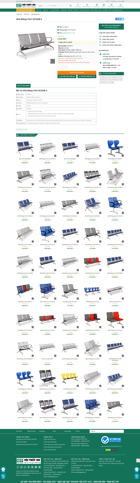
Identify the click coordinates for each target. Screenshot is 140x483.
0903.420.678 (85, 441)
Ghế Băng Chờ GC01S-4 (115, 417)
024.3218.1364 (48, 468)
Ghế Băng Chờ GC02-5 (92, 301)
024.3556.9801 (75, 441)
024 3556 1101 (49, 482)
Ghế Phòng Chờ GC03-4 (92, 273)
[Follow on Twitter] (28, 467)
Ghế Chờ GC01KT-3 (115, 301)
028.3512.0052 (75, 468)
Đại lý (54, 431)
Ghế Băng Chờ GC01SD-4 (70, 244)
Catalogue (42, 431)
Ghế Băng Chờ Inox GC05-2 (47, 187)
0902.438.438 (57, 474)
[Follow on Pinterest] (32, 467)
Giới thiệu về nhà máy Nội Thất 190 (26, 439)
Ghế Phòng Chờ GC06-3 (25, 417)
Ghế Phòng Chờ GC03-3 (92, 330)
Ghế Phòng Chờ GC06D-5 (70, 187)
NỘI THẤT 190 (77, 56)
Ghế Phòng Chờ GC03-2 (115, 330)
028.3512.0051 (75, 445)
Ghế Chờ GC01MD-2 (25, 159)
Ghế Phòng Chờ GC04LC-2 (47, 389)
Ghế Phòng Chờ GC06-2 (92, 359)
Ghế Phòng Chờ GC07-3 (25, 301)
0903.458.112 (62, 472)
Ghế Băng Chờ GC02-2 (115, 159)
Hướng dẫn (67, 431)
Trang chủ (19, 14)
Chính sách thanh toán (50, 442)
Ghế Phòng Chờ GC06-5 (92, 389)
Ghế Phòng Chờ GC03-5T (92, 417)
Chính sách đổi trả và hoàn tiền (52, 447)
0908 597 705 (113, 482)
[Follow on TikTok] (25, 467)
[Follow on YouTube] (39, 467)
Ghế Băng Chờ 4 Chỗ (105, 79)
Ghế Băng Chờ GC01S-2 (70, 301)
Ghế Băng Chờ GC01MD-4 (115, 273)
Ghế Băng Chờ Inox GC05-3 (25, 273)
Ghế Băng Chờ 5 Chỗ (117, 79)
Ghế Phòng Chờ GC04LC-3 (47, 417)
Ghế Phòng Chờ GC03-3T (47, 244)
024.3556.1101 (60, 465)
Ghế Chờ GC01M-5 (47, 359)
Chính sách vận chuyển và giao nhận (54, 444)
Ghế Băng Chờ (35, 14)
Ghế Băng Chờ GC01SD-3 (47, 273)
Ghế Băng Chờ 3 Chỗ (68, 33)
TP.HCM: (87, 76)
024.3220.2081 (58, 468)
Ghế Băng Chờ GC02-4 (70, 389)
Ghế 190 (26, 14)
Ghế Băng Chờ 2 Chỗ (105, 77)
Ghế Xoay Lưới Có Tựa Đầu (107, 82)
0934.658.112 (48, 474)
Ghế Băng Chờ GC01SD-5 (115, 244)
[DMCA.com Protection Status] (111, 450)
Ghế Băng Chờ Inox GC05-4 (47, 159)
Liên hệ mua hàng (21, 442)
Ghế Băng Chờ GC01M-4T (92, 159)
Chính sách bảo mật (49, 439)
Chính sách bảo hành (50, 449)
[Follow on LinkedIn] (36, 467)
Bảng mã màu (32, 431)
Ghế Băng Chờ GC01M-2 (92, 244)
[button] (121, 1)
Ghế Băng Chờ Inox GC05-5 (70, 273)
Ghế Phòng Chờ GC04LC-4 (93, 187)
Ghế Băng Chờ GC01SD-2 (70, 417)
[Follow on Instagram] (21, 467)
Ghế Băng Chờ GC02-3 (25, 389)
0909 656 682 (99, 482)
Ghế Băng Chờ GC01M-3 (25, 330)
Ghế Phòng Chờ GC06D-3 (25, 216)
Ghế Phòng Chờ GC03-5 (47, 330)
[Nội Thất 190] (26, 5)
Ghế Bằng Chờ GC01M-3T (70, 330)
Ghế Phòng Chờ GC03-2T (115, 216)
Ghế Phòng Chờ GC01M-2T (25, 359)
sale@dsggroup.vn (53, 476)
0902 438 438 (63, 482)
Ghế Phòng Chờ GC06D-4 (115, 389)
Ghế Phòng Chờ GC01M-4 (70, 359)
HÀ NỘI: (67, 76)
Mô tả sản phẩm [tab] (23, 85)
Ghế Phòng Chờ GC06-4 (25, 244)
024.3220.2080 (48, 470)
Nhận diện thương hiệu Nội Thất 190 (26, 444)
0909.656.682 (85, 445)
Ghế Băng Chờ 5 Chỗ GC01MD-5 (115, 359)
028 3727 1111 (85, 482)
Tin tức (78, 431)
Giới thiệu (19, 431)
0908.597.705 (80, 470)
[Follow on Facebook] (18, 467)
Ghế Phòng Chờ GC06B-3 (115, 187)
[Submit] (70, 5)
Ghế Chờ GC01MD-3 (70, 159)
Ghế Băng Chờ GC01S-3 (25, 187)
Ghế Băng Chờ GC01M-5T (47, 216)
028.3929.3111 (78, 465)
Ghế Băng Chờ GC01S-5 (70, 216)
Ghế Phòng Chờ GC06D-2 (92, 216)
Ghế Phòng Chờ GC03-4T (47, 301)
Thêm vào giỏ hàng (77, 72)
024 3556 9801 (35, 482)
